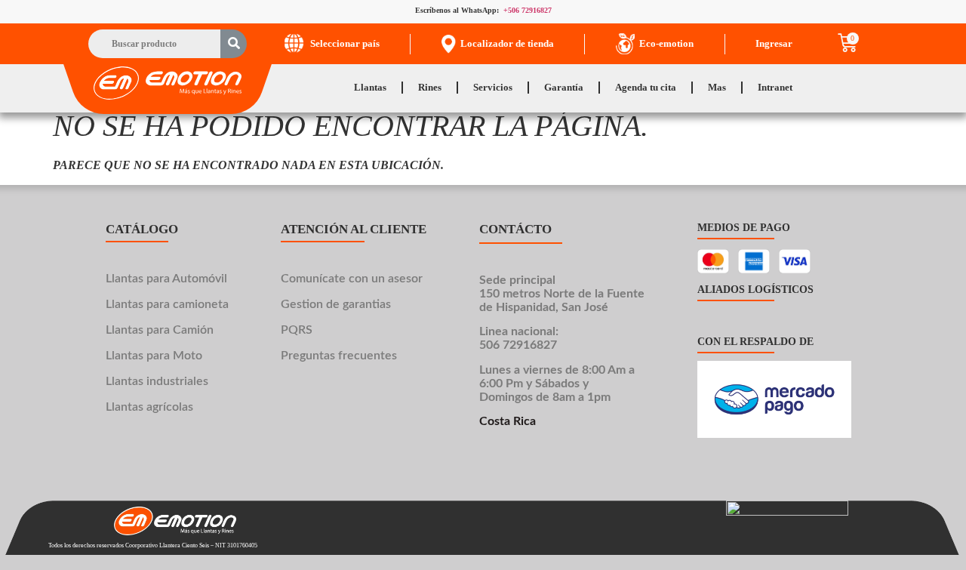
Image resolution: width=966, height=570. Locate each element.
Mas (717, 87)
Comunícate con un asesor (352, 279)
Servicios (492, 87)
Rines (429, 87)
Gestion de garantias (336, 304)
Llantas (370, 87)
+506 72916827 (527, 10)
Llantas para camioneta (167, 304)
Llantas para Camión (160, 330)
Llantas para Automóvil (166, 279)
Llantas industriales (157, 381)
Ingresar (773, 43)
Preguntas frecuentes (339, 356)
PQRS (296, 330)
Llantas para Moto (154, 356)
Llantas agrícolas (149, 407)
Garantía (563, 87)
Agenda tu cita (645, 87)
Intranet (775, 87)
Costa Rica (507, 422)
